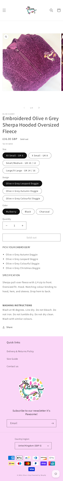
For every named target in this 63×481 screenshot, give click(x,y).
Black (28, 211)
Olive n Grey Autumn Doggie (22, 190)
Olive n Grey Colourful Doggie (23, 198)
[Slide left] (24, 107)
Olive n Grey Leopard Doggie (22, 183)
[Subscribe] (52, 423)
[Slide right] (39, 107)
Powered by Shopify (39, 475)
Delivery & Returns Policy (20, 351)
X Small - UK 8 (40, 155)
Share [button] (9, 327)
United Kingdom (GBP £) (30, 445)
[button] (4, 10)
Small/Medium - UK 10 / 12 (21, 162)
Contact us (12, 366)
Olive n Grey (27, 475)
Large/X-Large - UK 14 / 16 (20, 170)
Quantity (7, 219)
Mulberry (11, 211)
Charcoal (44, 211)
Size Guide (12, 358)
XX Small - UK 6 (14, 155)
